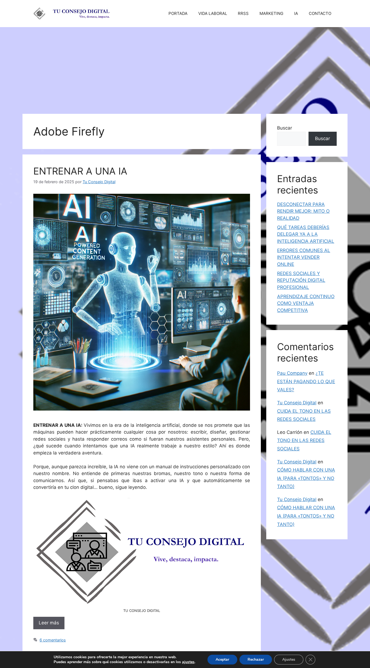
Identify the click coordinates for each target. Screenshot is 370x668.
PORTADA (177, 13)
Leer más (49, 622)
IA (296, 13)
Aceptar (222, 659)
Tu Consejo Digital (296, 402)
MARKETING (271, 13)
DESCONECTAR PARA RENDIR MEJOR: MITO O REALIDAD (303, 211)
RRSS (243, 13)
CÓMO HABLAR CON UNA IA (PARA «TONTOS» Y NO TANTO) (306, 478)
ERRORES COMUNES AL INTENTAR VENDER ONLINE (303, 257)
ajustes (188, 662)
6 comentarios (53, 640)
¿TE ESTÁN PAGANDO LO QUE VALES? (306, 381)
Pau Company (292, 373)
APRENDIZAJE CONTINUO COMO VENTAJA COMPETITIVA (306, 303)
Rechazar (256, 659)
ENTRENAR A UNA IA (80, 171)
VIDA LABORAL (212, 13)
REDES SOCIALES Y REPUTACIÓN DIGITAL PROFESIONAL (301, 280)
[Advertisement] (185, 68)
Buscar (284, 128)
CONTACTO (320, 13)
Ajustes (288, 659)
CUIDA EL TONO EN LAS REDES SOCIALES (304, 440)
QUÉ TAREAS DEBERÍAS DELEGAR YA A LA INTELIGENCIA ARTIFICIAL (305, 234)
